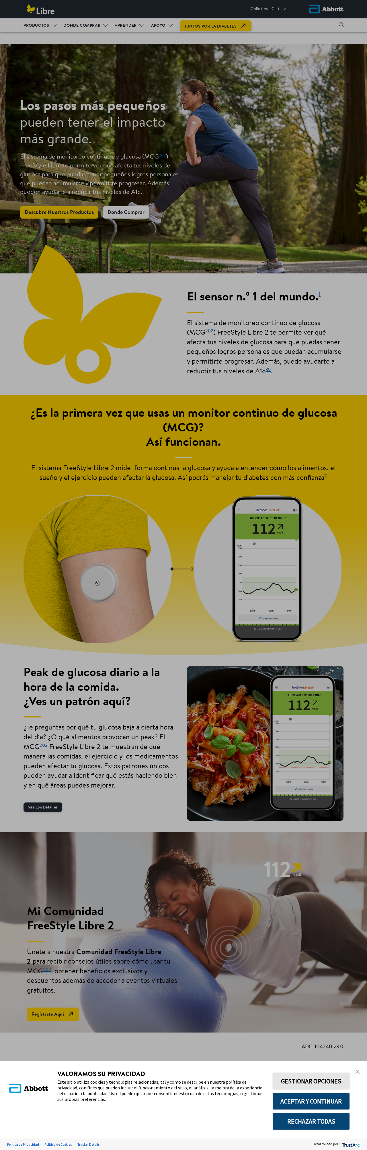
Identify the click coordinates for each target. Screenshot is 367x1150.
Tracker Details (88, 1144)
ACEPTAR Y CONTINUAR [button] (311, 1101)
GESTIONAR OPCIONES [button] (311, 1081)
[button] (358, 1072)
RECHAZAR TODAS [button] (311, 1121)
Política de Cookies (58, 1144)
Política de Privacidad (23, 1144)
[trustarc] (350, 1144)
